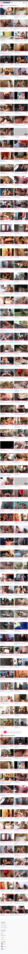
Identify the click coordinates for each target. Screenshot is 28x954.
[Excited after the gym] (21, 204)
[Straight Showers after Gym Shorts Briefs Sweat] (21, 228)
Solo (21, 16)
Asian (19, 402)
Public (5, 426)
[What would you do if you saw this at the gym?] (21, 601)
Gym (6, 16)
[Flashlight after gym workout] (21, 625)
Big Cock (19, 149)
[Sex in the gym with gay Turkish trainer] (21, 216)
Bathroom (4, 758)
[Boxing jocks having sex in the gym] (7, 240)
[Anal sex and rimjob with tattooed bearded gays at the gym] (7, 348)
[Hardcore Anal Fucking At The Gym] (7, 384)
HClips (12, 15)
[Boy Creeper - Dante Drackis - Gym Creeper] (7, 107)
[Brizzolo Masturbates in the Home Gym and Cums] (21, 143)
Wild (10, 758)
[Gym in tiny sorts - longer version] (7, 168)
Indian (5, 233)
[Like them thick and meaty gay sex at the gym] (7, 131)
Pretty (23, 28)
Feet (15, 426)
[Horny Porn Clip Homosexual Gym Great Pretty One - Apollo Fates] (21, 23)
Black (1, 125)
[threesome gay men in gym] (21, 324)
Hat (14, 607)
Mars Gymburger (9, 209)
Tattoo (9, 354)
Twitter (4, 949)
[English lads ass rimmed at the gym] (21, 180)
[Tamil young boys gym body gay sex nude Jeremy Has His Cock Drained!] (21, 360)
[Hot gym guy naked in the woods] (7, 613)
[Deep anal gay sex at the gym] (7, 650)
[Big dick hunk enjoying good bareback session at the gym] (21, 517)
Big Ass (19, 619)
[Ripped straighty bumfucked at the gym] (7, 517)
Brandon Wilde (3, 53)
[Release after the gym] (21, 553)
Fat (16, 28)
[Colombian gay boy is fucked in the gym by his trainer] (21, 35)
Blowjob (15, 173)
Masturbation (2, 78)
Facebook (5, 946)
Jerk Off (19, 703)
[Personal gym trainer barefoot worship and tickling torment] (21, 409)
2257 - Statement (4, 927)
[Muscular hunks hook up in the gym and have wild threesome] (7, 493)
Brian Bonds (6, 29)
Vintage (24, 510)
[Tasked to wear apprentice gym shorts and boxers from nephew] (21, 11)
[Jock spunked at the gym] (21, 481)
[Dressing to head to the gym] (7, 505)
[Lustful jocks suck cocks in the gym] (21, 445)
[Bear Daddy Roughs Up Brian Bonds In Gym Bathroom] (7, 23)
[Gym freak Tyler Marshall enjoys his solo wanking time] (7, 565)
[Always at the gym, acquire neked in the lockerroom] (21, 565)
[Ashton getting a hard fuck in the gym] (7, 674)
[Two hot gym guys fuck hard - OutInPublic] (7, 421)
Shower (5, 89)
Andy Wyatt (2, 511)
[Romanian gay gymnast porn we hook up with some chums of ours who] (21, 312)
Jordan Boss (10, 65)
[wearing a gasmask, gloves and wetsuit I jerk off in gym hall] (21, 686)
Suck (19, 354)
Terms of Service (4, 925)
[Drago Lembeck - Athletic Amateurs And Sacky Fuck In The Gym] (21, 83)
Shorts (19, 16)
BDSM (1, 77)
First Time (3, 559)
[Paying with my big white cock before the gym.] (21, 433)
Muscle (9, 28)
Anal (1, 65)
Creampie (3, 667)
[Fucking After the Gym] (21, 577)
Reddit (4, 944)
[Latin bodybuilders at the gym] (7, 312)
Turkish (21, 221)
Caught (4, 257)
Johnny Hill (2, 487)
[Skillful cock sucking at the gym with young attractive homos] (7, 577)
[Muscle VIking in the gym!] (21, 722)
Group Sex (23, 679)
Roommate (22, 619)
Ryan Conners (8, 53)
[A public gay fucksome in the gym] (21, 264)
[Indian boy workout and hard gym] (7, 228)
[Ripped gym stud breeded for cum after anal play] (7, 662)
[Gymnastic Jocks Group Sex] (21, 674)
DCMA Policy (3, 923)
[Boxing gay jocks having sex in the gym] (21, 372)
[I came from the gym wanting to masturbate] (7, 469)
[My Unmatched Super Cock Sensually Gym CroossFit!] (21, 710)
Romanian (12, 607)
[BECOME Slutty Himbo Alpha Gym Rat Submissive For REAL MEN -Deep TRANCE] (7, 71)
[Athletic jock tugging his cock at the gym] (21, 541)
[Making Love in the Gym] (7, 155)
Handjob (22, 173)
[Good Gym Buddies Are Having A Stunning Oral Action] (21, 505)
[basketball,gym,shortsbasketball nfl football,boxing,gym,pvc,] (7, 95)
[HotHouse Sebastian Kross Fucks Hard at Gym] (7, 324)
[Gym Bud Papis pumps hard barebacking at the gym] (21, 252)
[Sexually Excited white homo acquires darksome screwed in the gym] (7, 119)
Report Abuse (3, 935)
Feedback (2, 939)
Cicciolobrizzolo (17, 150)
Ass (15, 137)
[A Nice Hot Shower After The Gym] (21, 47)
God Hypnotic (7, 78)
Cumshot (18, 679)
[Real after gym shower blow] (21, 637)
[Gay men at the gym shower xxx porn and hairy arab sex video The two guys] (7, 541)
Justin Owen (24, 65)
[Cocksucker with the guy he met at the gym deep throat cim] (21, 288)
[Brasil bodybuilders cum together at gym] (7, 396)
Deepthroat (16, 125)
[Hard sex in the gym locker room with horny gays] (7, 143)
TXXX (27, 27)
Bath (1, 28)
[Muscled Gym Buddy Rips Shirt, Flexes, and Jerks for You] (7, 445)
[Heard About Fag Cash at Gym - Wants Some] (21, 95)
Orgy (8, 498)
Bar (14, 28)
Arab (1, 547)
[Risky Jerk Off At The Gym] (21, 698)
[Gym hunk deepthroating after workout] (21, 119)
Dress (1, 510)
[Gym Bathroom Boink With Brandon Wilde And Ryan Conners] (7, 47)
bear (7, 354)
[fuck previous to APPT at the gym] (7, 11)
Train (26, 173)
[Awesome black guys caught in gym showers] (7, 252)
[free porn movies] (6, 2)
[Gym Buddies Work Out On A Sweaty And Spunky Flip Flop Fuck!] (21, 384)
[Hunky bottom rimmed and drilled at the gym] (21, 469)
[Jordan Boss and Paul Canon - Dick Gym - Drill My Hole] (7, 59)
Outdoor (10, 655)
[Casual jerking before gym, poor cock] (7, 180)
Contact (2, 937)
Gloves (17, 691)
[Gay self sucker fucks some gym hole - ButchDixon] (21, 348)
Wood (10, 619)
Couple (3, 221)
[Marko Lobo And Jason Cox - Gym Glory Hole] (21, 71)
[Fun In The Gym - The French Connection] (7, 276)
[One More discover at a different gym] (7, 35)
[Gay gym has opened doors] (7, 481)
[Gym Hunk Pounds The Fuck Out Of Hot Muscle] (7, 192)
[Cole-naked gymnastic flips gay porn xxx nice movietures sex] (7, 625)
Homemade (9, 77)
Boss (3, 65)
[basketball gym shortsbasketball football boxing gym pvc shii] (7, 433)
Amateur (1, 16)
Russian (21, 426)
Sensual (19, 715)
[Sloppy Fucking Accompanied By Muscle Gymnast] (21, 107)
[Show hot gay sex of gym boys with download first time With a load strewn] (7, 553)
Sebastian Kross (3, 331)
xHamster (26, 15)
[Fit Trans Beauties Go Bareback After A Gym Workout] (21, 613)
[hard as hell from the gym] (21, 155)
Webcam (24, 16)
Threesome (20, 330)
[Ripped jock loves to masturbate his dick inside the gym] (21, 529)
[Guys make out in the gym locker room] (21, 240)
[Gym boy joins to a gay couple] (7, 216)
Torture (22, 414)
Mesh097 (16, 17)
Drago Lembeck (17, 90)
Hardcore (11, 390)
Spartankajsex (7, 475)
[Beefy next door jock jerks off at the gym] (7, 372)
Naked (8, 619)
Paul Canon (16, 747)
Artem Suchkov (17, 427)
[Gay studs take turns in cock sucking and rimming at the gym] (7, 360)
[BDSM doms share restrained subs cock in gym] (21, 168)
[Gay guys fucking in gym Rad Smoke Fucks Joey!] (21, 457)
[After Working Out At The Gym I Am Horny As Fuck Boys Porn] (7, 457)
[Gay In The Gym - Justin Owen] (21, 59)
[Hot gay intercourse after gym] (7, 686)
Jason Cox (23, 77)
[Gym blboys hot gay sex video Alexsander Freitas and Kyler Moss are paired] (7, 722)
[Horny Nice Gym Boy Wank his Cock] (7, 589)
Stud (6, 221)
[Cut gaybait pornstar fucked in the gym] (21, 192)
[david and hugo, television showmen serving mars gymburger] (7, 204)
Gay (4, 16)
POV (25, 89)
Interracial (20, 65)
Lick (8, 667)
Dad (3, 28)
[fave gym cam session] (21, 336)
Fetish (4, 113)
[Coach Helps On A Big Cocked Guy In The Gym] (7, 300)
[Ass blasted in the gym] (21, 131)
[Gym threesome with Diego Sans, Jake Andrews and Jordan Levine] (21, 662)
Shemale (25, 426)
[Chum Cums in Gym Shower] (7, 698)
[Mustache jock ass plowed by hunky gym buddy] (7, 264)
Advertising (3, 931)
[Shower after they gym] (7, 83)
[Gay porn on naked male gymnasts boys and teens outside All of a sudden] (21, 300)
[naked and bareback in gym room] (21, 276)
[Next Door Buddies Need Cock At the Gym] (7, 336)
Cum (22, 149)
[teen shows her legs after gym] (21, 421)
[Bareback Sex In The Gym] (7, 710)
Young (19, 366)
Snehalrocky (9, 233)
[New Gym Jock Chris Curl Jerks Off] (7, 288)
